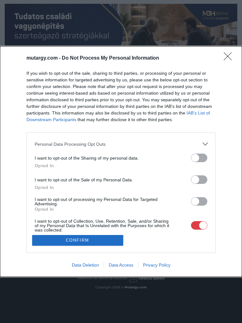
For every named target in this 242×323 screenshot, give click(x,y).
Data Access (121, 264)
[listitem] (121, 144)
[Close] (230, 58)
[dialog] (121, 161)
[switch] (199, 158)
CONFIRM (77, 240)
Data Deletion (85, 264)
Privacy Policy (156, 264)
